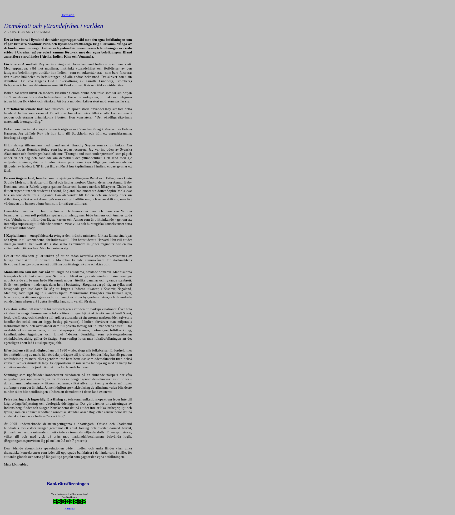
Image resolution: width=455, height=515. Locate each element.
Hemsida (68, 15)
